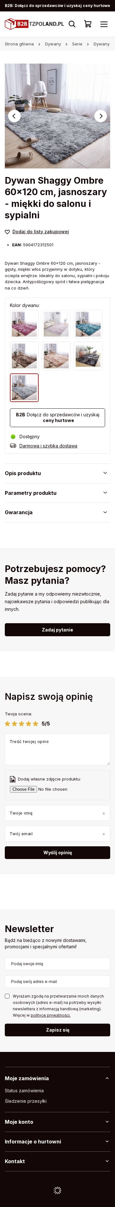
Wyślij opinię (57, 852)
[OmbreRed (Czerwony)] (24, 324)
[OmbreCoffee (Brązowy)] (24, 356)
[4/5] (28, 723)
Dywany (53, 43)
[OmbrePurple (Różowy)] (56, 324)
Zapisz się (57, 1030)
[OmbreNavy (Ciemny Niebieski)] (88, 324)
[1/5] (7, 723)
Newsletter (29, 929)
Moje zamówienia (27, 1078)
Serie (77, 43)
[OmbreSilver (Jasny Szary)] (24, 387)
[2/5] (14, 723)
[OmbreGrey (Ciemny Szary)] (88, 356)
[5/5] (35, 723)
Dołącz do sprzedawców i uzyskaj (57, 417)
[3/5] (21, 723)
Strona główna (19, 43)
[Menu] (104, 24)
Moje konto (19, 1122)
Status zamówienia (24, 1090)
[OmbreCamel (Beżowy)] (56, 356)
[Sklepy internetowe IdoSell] (57, 1190)
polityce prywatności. (51, 1015)
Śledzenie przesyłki (26, 1101)
